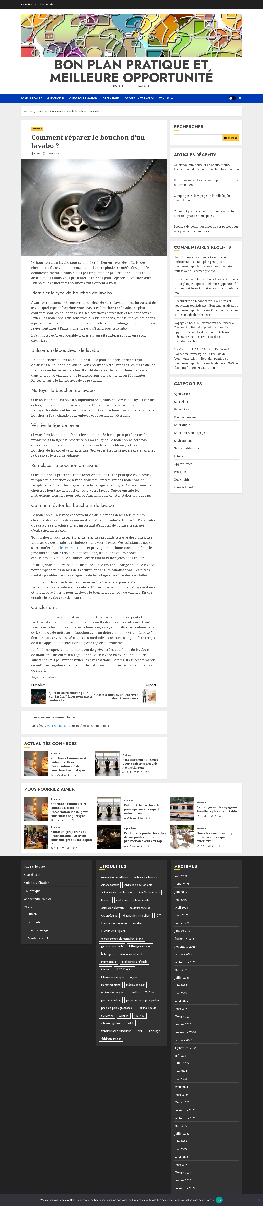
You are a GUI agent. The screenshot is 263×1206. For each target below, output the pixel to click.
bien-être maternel (149, 892)
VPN (140, 1031)
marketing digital (111, 985)
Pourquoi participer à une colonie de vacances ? (206, 312)
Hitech (178, 456)
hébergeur (107, 954)
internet (105, 969)
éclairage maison (111, 1039)
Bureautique (182, 409)
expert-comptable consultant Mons (122, 939)
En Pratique (111, 98)
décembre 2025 (185, 939)
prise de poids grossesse (116, 1008)
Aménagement (110, 885)
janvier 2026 (182, 931)
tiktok (131, 1023)
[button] (240, 98)
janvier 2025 (182, 1024)
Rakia (37, 153)
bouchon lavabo (49, 677)
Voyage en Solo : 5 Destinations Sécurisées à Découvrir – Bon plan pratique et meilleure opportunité (204, 327)
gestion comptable (112, 946)
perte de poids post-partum (142, 1000)
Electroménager (185, 417)
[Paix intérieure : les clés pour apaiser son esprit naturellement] (107, 763)
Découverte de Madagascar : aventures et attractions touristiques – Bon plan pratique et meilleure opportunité (206, 305)
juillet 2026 (182, 884)
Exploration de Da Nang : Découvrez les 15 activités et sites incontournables (202, 336)
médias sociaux (135, 985)
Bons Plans (181, 402)
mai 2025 (180, 993)
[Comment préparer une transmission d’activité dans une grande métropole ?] (36, 837)
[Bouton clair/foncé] (232, 98)
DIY (158, 915)
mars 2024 (181, 1095)
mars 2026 (181, 915)
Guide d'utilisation (186, 448)
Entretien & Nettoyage (189, 433)
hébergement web (140, 946)
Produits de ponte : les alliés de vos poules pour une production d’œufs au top (145, 837)
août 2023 (181, 1126)
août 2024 (181, 1056)
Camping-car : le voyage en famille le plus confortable (217, 809)
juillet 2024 (182, 1063)
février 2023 (182, 1173)
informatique (108, 962)
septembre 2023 (185, 1118)
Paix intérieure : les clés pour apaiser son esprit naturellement (140, 764)
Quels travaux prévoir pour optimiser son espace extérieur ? (217, 837)
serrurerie (107, 1015)
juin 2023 (180, 1141)
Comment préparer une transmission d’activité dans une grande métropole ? (71, 838)
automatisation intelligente (116, 892)
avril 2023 (181, 1157)
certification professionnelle (132, 900)
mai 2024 (180, 1079)
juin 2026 (180, 892)
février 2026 (182, 923)
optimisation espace (113, 992)
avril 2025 (181, 1001)
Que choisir (55, 98)
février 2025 (182, 1017)
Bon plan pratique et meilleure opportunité (131, 71)
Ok (219, 1199)
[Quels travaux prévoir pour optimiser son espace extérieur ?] (182, 837)
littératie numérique (112, 977)
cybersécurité (109, 915)
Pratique (37, 128)
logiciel (134, 977)
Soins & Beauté (31, 98)
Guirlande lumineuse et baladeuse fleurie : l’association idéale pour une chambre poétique (69, 764)
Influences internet (131, 954)
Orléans (149, 992)
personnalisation (111, 1000)
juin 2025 (180, 985)
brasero (106, 900)
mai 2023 (180, 1149)
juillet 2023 (182, 1134)
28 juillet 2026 (133, 772)
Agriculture (182, 394)
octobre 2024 (183, 1040)
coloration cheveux (112, 908)
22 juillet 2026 (208, 816)
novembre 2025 (185, 947)
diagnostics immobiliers (137, 915)
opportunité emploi (139, 98)
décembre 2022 (185, 1188)
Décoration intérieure (114, 923)
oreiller (135, 992)
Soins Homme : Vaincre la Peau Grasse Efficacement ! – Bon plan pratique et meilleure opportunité (200, 261)
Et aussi (164, 98)
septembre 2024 (185, 1048)
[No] (258, 1200)
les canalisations (73, 547)
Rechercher (188, 126)
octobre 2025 (183, 954)
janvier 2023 (182, 1180)
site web (139, 1015)
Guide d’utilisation (83, 98)
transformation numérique (116, 1031)
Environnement (184, 441)
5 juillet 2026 (134, 846)
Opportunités (183, 464)
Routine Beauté (147, 1008)
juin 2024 (180, 1071)
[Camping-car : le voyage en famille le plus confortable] (182, 809)
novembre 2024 (185, 1032)
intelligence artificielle (134, 962)
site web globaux (111, 1023)
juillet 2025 (182, 978)
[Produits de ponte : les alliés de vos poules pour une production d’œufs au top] (109, 837)
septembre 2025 (185, 962)
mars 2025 (181, 1009)
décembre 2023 (185, 1110)
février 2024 (182, 1102)
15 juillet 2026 (62, 848)
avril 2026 (181, 908)
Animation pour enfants (138, 885)
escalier (137, 923)
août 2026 (181, 876)
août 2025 (181, 970)
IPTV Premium (124, 969)
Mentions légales (39, 938)
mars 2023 (181, 1165)
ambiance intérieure (145, 877)
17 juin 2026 (206, 846)
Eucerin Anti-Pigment (113, 931)
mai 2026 (180, 900)
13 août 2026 (61, 775)
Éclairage (154, 1031)
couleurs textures (140, 908)
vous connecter (57, 726)
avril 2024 (181, 1087)
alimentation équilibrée (114, 877)
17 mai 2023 (52, 153)
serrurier (124, 1015)
